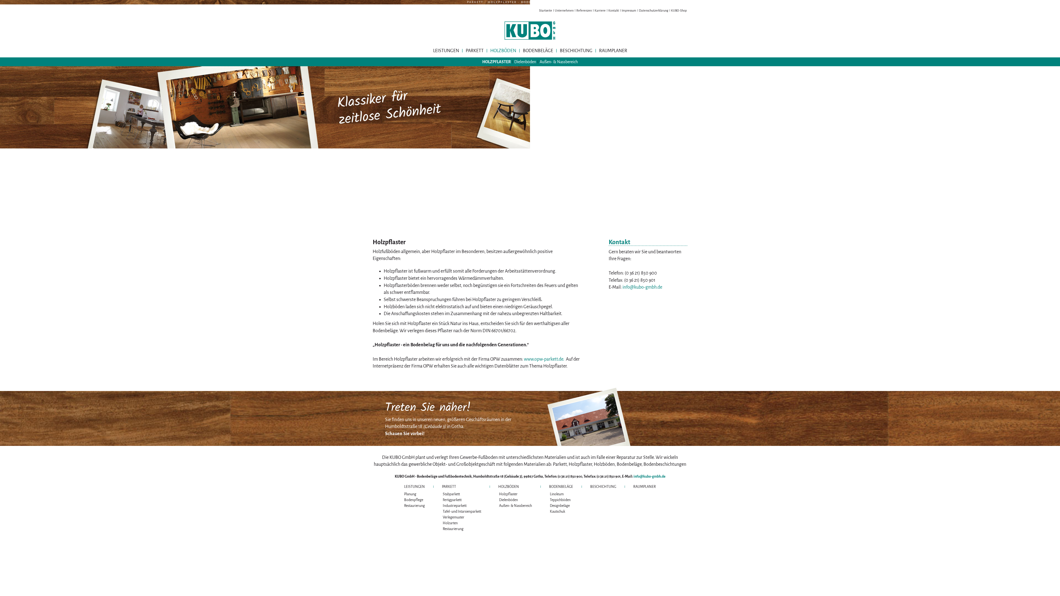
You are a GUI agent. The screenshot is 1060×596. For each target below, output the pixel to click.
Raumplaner (613, 50)
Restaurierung (414, 506)
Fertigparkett (452, 500)
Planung (410, 494)
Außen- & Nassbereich (559, 62)
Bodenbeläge (538, 50)
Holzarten (450, 523)
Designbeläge (560, 506)
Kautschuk (557, 511)
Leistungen (446, 50)
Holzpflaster (496, 62)
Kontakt (613, 10)
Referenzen (584, 10)
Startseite (545, 10)
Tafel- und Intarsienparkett (462, 511)
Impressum (629, 10)
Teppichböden (560, 500)
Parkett (475, 50)
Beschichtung (576, 50)
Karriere (600, 10)
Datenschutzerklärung (653, 10)
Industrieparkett (455, 506)
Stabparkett (451, 494)
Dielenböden (525, 62)
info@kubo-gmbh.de (650, 476)
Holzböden (503, 50)
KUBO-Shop (679, 10)
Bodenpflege (413, 500)
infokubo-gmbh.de (642, 287)
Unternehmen (564, 10)
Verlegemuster (453, 517)
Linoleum (557, 494)
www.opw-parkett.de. (544, 359)
